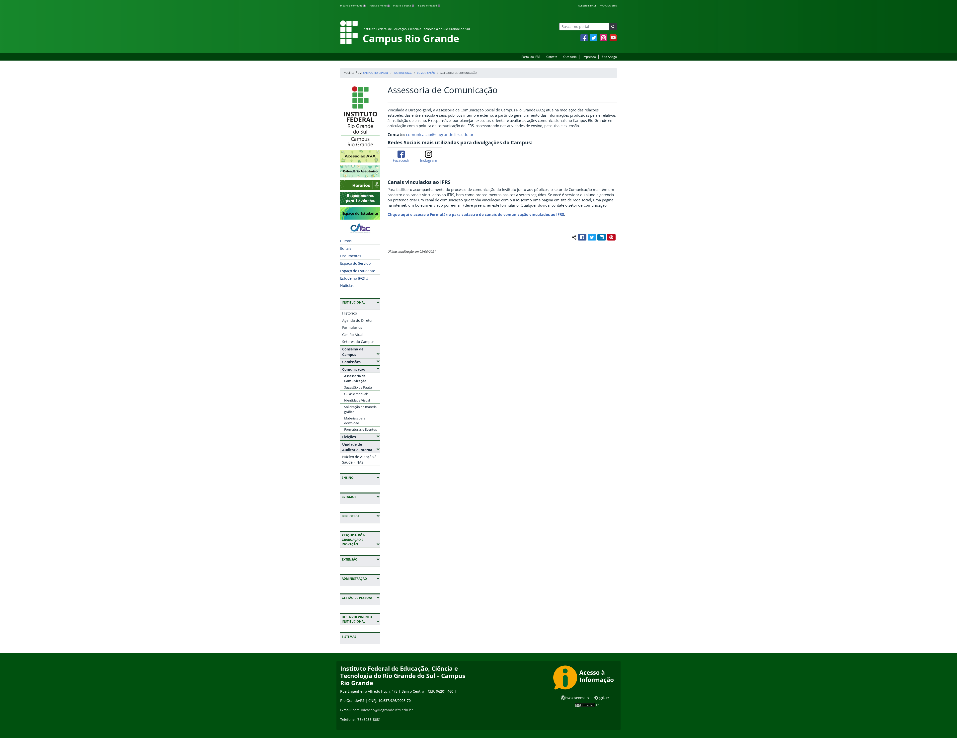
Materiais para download (354, 420)
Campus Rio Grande (376, 73)
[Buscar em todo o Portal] (613, 26)
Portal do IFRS (530, 57)
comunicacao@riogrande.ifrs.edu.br (440, 134)
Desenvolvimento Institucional (361, 619)
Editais (345, 248)
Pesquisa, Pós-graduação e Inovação (361, 539)
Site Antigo (609, 57)
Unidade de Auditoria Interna (361, 447)
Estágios (361, 496)
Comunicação (426, 73)
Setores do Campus (358, 341)
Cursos (346, 241)
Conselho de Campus (361, 352)
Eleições (361, 436)
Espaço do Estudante (357, 270)
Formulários (352, 327)
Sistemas (349, 637)
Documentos (350, 255)
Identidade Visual (357, 400)
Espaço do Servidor (356, 263)
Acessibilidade (587, 5)
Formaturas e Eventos (360, 429)
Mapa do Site (608, 5)
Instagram (428, 160)
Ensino (361, 477)
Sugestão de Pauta (358, 387)
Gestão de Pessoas (361, 597)
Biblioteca (361, 516)
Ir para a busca (403, 5)
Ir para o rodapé (428, 5)
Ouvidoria (570, 57)
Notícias (347, 285)
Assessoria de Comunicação (355, 378)
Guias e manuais (356, 394)
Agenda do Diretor (357, 320)
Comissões (361, 361)
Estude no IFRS (352, 278)
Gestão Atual (352, 334)
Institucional (403, 73)
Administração (361, 578)
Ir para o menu (379, 5)
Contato (551, 57)
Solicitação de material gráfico (360, 409)
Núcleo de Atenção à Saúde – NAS (359, 459)
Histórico (349, 313)
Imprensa (589, 57)
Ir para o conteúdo (352, 5)
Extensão (361, 559)
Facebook (401, 160)
